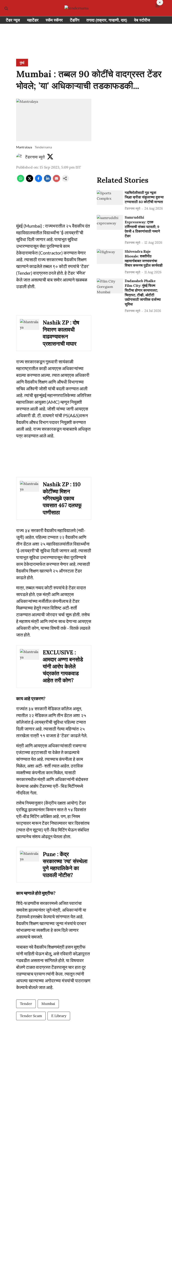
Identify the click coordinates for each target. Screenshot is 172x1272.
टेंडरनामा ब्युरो (35, 157)
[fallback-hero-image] (110, 197)
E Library (58, 1015)
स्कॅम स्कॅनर (54, 20)
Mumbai (48, 1003)
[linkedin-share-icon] (47, 180)
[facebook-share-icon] (38, 180)
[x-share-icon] (29, 180)
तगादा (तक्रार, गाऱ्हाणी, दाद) (106, 20)
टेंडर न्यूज (13, 20)
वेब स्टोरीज (142, 20)
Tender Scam (31, 1015)
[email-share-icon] (56, 180)
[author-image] (19, 157)
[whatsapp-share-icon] (20, 180)
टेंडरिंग (74, 20)
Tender (26, 1003)
